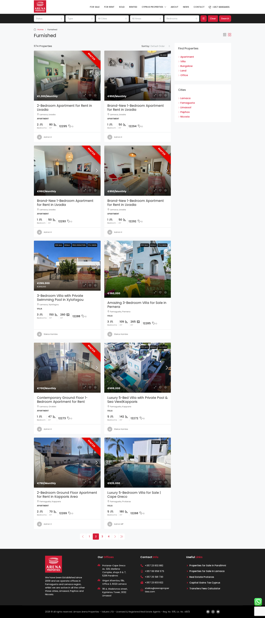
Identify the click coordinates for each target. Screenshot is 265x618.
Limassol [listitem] (185, 107)
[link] (67, 76)
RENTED (133, 6)
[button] (224, 35)
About (174, 6)
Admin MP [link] (118, 524)
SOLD (122, 6)
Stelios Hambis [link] (51, 334)
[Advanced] (203, 18)
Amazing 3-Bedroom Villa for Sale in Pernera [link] (136, 304)
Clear (213, 18)
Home (40, 29)
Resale (67, 245)
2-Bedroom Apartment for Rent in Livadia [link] (64, 107)
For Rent (163, 55)
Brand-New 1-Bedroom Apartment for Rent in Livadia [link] (135, 107)
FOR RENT (109, 6)
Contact (199, 6)
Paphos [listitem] (185, 112)
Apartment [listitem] (187, 57)
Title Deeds (92, 245)
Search (225, 18)
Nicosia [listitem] (185, 116)
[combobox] (49, 18)
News (186, 6)
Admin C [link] (48, 524)
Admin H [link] (48, 137)
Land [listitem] (183, 70)
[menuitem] (219, 7)
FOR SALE (95, 6)
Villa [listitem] (183, 61)
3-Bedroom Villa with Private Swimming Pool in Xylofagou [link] (60, 297)
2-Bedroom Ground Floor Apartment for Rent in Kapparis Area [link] (67, 494)
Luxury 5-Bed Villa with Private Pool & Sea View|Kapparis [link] (137, 399)
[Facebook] (208, 612)
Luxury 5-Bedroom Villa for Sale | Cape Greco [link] (134, 494)
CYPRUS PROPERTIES (152, 6)
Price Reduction (79, 245)
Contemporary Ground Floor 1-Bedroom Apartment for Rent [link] (62, 399)
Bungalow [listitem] (186, 66)
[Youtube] (218, 612)
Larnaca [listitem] (185, 98)
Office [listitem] (184, 75)
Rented (91, 56)
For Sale (59, 245)
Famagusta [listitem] (187, 103)
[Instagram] (213, 612)
